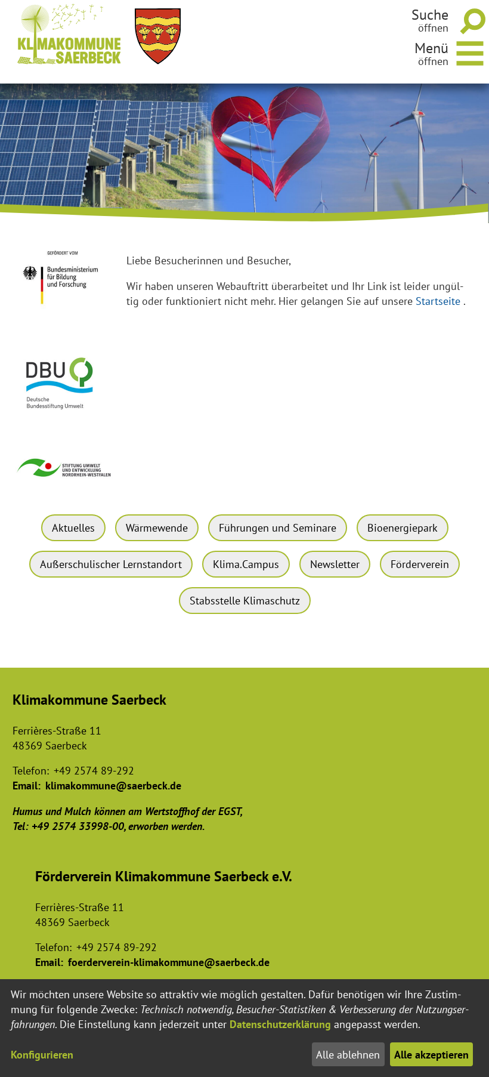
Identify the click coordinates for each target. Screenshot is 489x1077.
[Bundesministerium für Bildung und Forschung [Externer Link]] (65, 312)
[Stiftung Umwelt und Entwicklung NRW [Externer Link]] (65, 482)
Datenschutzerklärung (280, 1024)
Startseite (438, 301)
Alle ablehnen (348, 1054)
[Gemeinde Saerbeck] (158, 36)
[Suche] (470, 21)
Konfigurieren (42, 1054)
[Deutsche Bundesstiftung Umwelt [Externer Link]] (65, 414)
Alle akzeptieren (431, 1054)
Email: (27, 785)
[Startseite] (69, 34)
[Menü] (470, 52)
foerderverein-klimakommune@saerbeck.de (169, 962)
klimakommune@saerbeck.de (113, 785)
